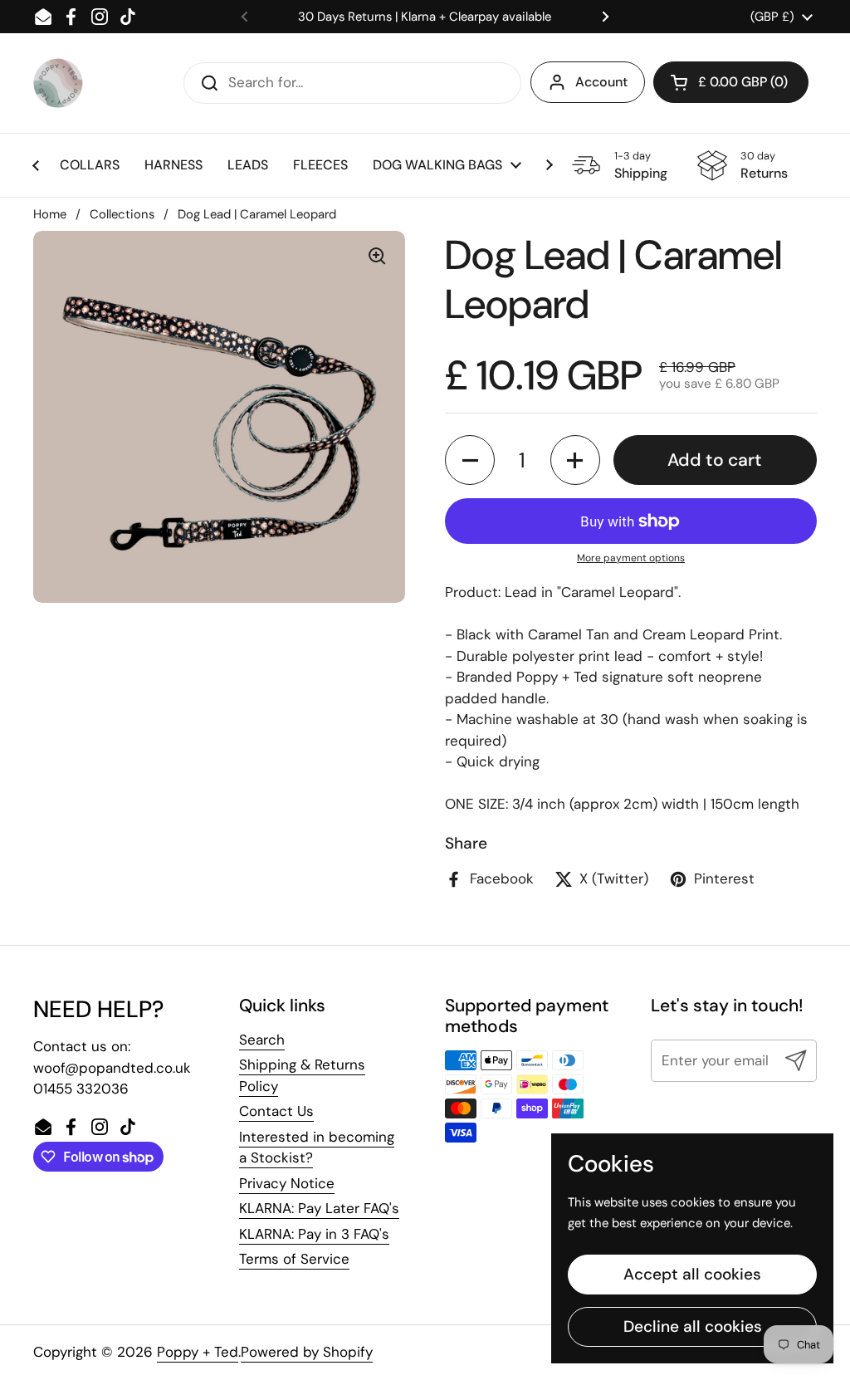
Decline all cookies (692, 1326)
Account (601, 82)
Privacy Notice (287, 1183)
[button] (470, 460)
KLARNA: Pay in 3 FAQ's (314, 1234)
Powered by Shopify (307, 1352)
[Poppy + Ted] (58, 83)
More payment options (631, 558)
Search (262, 1039)
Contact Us (276, 1111)
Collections (122, 214)
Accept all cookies (692, 1274)
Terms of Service (294, 1259)
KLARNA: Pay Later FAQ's (319, 1208)
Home (49, 214)
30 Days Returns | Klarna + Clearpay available (424, 16)
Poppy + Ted (197, 1352)
